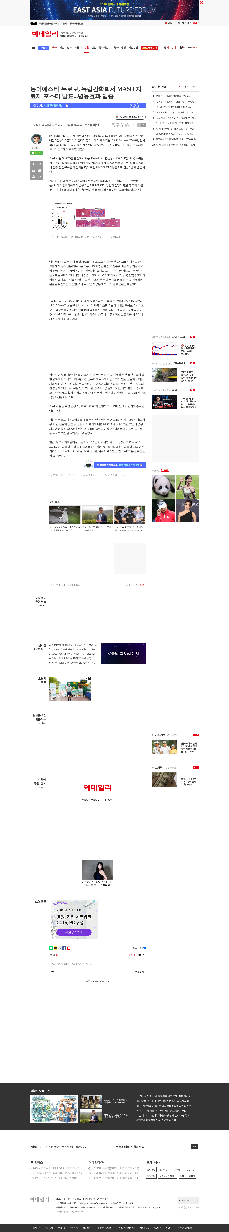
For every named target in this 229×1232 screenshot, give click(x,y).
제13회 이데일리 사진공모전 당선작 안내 (63, 1146)
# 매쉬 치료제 (111, 475)
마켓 (182, 47)
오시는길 (61, 1228)
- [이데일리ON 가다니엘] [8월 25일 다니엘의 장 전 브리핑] (113, 1168)
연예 (194, 87)
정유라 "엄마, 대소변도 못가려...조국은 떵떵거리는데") (74, 654)
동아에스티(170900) (87, 135)
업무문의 (74, 1228)
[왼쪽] (86, 678)
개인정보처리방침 (184, 1228)
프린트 (40, 170)
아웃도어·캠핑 (118, 47)
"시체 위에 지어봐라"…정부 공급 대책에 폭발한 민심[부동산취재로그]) (81, 645)
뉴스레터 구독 (130, 585)
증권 (186, 87)
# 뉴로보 (73, 475)
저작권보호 (144, 1228)
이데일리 (60, 34)
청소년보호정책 (104, 1228)
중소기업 (103, 47)
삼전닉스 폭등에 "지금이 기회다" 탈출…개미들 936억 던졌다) (78, 649)
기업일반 (133, 47)
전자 (69, 47)
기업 (62, 47)
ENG (170, 23)
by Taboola (42, 606)
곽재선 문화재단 (187, 1176)
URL (40, 177)
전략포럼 (164, 1169)
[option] (89, 23)
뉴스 (178, 87)
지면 (184, 23)
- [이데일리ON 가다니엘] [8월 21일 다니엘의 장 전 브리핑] (113, 1177)
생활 (86, 47)
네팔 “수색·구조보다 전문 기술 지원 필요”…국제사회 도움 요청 (166, 1101)
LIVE (34, 23)
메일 (33, 170)
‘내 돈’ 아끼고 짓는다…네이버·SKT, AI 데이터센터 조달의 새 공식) (79, 663)
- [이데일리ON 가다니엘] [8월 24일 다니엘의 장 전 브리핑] (113, 1173)
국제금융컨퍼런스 (168, 1176)
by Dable (42, 723)
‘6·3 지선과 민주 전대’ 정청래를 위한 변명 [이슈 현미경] (162, 1096)
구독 (178, 23)
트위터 (40, 164)
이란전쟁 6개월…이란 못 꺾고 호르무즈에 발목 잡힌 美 (162, 1105)
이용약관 (86, 1228)
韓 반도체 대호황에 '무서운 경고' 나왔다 (154, 1120)
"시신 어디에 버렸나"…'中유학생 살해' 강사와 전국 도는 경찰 (165, 1115)
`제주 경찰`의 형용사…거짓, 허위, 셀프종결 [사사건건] (161, 1110)
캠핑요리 (151, 1176)
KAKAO (33, 177)
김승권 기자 (36, 147)
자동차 (77, 47)
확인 (194, 1146)
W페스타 (176, 1169)
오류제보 (157, 1228)
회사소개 (36, 1228)
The (192, 47)
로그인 (196, 23)
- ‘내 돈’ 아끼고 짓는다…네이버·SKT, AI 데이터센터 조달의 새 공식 (56, 1168)
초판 (189, 23)
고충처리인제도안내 (126, 1228)
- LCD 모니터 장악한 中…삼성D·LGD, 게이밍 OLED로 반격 (56, 1173)
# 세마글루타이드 (90, 475)
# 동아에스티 (57, 475)
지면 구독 (141, 585)
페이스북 (33, 164)
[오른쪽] (89, 678)
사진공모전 (189, 1169)
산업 (93, 47)
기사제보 (169, 1228)
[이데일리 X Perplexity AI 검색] (88, 105)
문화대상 (151, 1169)
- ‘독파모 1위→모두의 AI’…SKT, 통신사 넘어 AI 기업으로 (55, 1177)
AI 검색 (44, 47)
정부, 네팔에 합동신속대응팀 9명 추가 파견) (70, 658)
